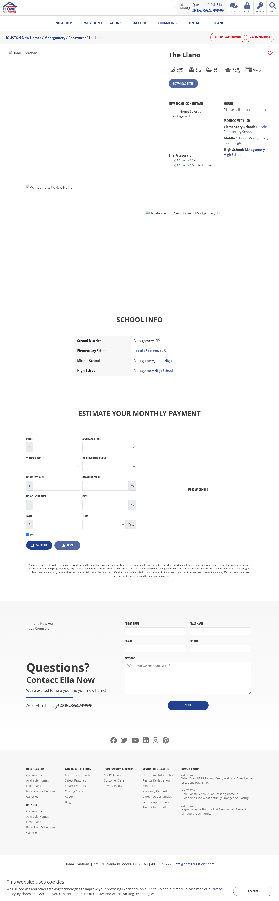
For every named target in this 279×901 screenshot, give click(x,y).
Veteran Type (34, 458)
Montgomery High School (153, 370)
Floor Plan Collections (40, 791)
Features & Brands (77, 775)
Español (219, 23)
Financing (167, 23)
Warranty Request (155, 791)
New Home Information (158, 775)
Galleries (139, 23)
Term (85, 516)
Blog (68, 802)
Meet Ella (149, 786)
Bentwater (77, 37)
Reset (69, 545)
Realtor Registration (156, 780)
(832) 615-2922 (180, 160)
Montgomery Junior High (153, 360)
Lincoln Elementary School (154, 350)
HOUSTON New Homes (22, 37)
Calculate (41, 545)
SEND (188, 705)
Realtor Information (156, 807)
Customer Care (114, 780)
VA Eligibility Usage (94, 458)
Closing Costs (74, 791)
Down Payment (35, 477)
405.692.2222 (161, 864)
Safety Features (75, 780)
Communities (35, 775)
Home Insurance (36, 496)
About (69, 796)
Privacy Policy (113, 786)
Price (29, 439)
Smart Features (75, 786)
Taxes (29, 516)
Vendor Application (156, 802)
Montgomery (54, 37)
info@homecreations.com (194, 864)
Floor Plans (33, 786)
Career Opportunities (157, 796)
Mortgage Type (91, 439)
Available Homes (37, 780)
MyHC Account (114, 775)
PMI (32, 535)
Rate (85, 496)
